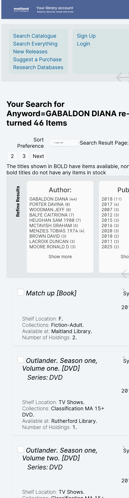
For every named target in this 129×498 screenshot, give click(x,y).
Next (38, 156)
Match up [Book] (51, 293)
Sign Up (86, 36)
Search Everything (35, 44)
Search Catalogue (34, 36)
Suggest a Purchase (37, 59)
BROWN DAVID (44, 236)
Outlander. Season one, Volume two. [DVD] (60, 454)
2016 (106, 225)
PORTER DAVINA (46, 204)
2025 (106, 246)
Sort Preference (30, 142)
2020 (106, 230)
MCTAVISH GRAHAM (50, 225)
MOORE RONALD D (49, 246)
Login (83, 44)
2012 (106, 214)
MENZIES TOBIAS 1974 (53, 230)
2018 (107, 199)
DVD (56, 377)
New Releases (30, 51)
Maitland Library (71, 331)
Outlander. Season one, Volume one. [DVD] (60, 364)
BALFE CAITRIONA (48, 214)
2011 (107, 241)
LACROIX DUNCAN (48, 241)
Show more (60, 256)
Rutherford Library (73, 421)
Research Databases (38, 67)
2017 (107, 204)
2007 (106, 209)
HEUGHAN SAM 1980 (51, 220)
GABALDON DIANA (48, 199)
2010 (106, 236)
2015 (107, 220)
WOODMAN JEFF (47, 209)
